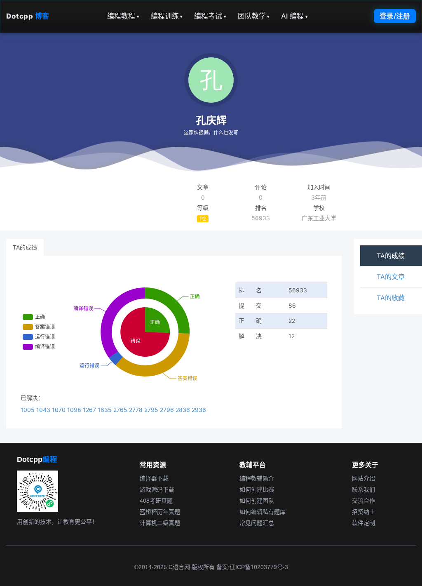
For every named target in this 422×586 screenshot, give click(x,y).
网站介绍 (363, 478)
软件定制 (363, 523)
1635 (105, 409)
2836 (184, 409)
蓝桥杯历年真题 (160, 511)
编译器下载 (154, 478)
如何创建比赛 (256, 489)
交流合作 (363, 500)
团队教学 (254, 16)
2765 (121, 409)
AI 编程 (294, 16)
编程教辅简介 (256, 478)
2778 (136, 409)
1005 (28, 409)
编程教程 (123, 16)
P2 (202, 218)
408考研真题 (156, 500)
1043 (44, 409)
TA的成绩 (25, 247)
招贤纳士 (363, 511)
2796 (168, 409)
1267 (90, 409)
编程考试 (210, 16)
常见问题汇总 (256, 523)
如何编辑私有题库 (262, 511)
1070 (59, 409)
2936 (199, 409)
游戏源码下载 (157, 489)
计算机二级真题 (160, 523)
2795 (152, 409)
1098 (75, 409)
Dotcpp (27, 16)
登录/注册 (395, 16)
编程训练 (167, 16)
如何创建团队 (256, 500)
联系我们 (363, 489)
